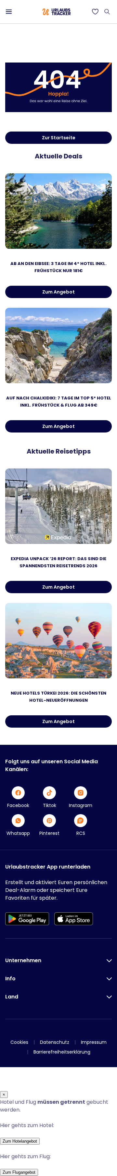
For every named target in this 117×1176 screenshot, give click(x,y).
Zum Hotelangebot (20, 1141)
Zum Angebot (58, 292)
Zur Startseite (58, 137)
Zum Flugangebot (19, 1172)
